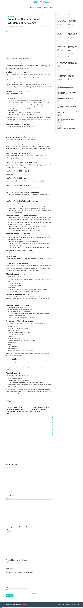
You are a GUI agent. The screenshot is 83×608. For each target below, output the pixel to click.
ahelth (24, 604)
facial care (38, 7)
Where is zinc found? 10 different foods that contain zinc (61, 76)
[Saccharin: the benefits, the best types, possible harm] (72, 71)
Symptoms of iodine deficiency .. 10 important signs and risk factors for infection (72, 49)
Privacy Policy (73, 604)
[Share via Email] (9, 401)
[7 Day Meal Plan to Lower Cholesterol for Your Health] (72, 16)
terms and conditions (65, 604)
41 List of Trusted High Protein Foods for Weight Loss (61, 22)
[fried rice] (62, 29)
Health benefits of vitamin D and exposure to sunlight (61, 48)
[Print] (10, 401)
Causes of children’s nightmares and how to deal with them (72, 35)
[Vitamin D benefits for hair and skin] (29, 546)
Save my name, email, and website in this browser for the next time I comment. (23, 593)
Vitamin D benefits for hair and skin (17, 560)
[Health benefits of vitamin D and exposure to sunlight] (62, 42)
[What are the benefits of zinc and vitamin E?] (72, 58)
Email (7, 589)
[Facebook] (6, 28)
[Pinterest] (8, 401)
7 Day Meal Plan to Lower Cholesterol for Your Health (72, 22)
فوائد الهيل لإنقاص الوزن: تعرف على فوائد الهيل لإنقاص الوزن (62, 63)
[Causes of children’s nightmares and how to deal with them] (72, 29)
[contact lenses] (29, 481)
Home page (31, 7)
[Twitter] (7, 28)
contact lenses (11, 496)
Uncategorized (10, 16)
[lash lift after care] (29, 450)
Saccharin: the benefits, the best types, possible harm (72, 76)
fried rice (59, 33)
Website (7, 591)
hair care (45, 7)
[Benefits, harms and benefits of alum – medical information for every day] (29, 512)
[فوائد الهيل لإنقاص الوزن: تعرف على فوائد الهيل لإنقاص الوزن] (62, 58)
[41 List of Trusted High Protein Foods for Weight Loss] (62, 16)
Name (7, 587)
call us (78, 604)
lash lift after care (12, 465)
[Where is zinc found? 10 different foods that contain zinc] (62, 71)
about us (58, 604)
